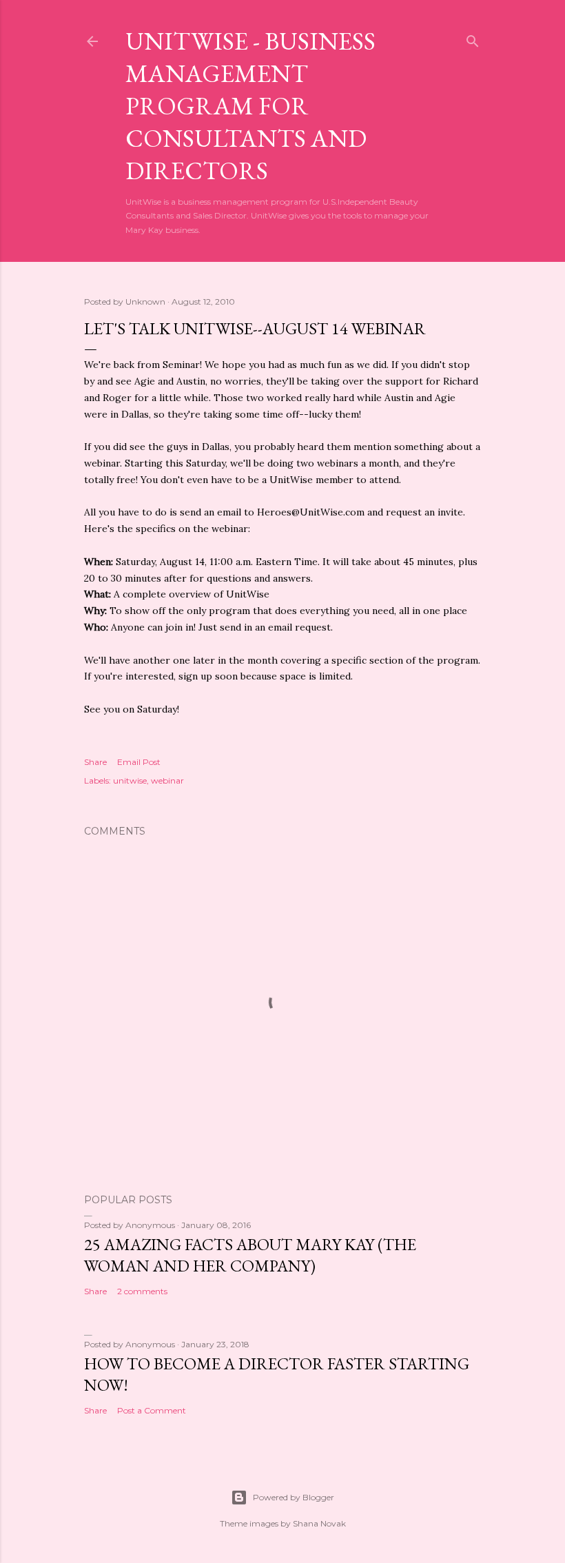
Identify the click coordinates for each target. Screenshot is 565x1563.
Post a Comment (151, 1410)
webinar (167, 780)
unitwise (130, 780)
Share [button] (95, 762)
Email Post (139, 762)
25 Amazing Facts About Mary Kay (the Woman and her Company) (250, 1255)
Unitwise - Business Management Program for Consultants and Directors (250, 106)
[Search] (472, 38)
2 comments (142, 1291)
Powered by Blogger (293, 1497)
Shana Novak (319, 1523)
